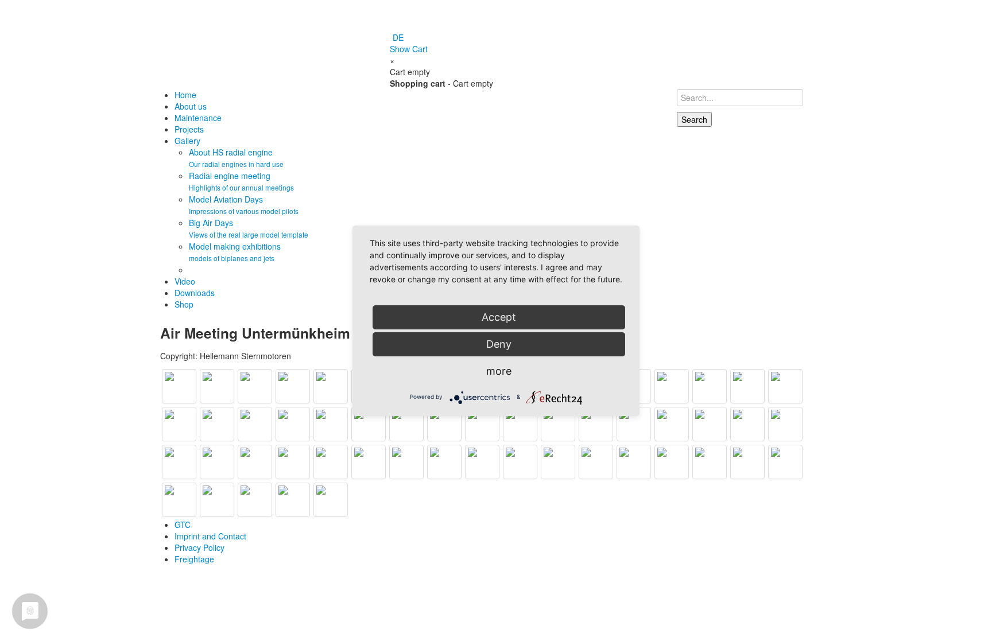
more (499, 371)
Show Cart (409, 49)
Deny (499, 344)
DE (398, 37)
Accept (499, 317)
